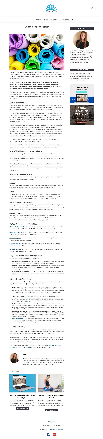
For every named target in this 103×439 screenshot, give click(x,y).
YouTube (38, 20)
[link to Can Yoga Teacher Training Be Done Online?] (51, 383)
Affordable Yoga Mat (15, 238)
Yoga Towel (27, 301)
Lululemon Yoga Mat (15, 243)
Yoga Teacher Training (66, 20)
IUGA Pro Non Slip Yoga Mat (17, 226)
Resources (54, 20)
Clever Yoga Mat (16, 347)
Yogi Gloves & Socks (18, 318)
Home (31, 20)
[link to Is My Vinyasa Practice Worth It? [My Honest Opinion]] (22, 383)
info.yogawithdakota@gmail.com (54, 429)
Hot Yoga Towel (13, 249)
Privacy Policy (51, 421)
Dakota (24, 355)
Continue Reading (22, 408)
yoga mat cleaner (33, 220)
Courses (46, 20)
